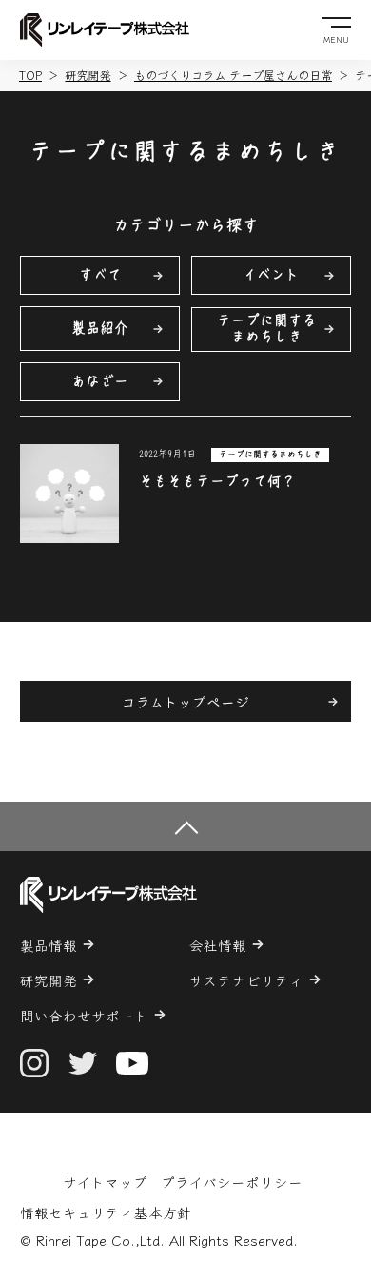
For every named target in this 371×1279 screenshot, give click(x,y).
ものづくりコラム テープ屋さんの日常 (233, 75)
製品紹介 (99, 327)
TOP (30, 75)
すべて (100, 274)
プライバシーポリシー (232, 1182)
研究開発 (87, 75)
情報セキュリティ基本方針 (105, 1212)
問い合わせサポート (84, 1015)
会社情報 (217, 945)
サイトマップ (105, 1182)
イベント (271, 274)
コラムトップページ (185, 701)
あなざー (99, 381)
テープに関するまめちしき (267, 328)
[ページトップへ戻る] (185, 826)
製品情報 (48, 945)
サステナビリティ (246, 980)
